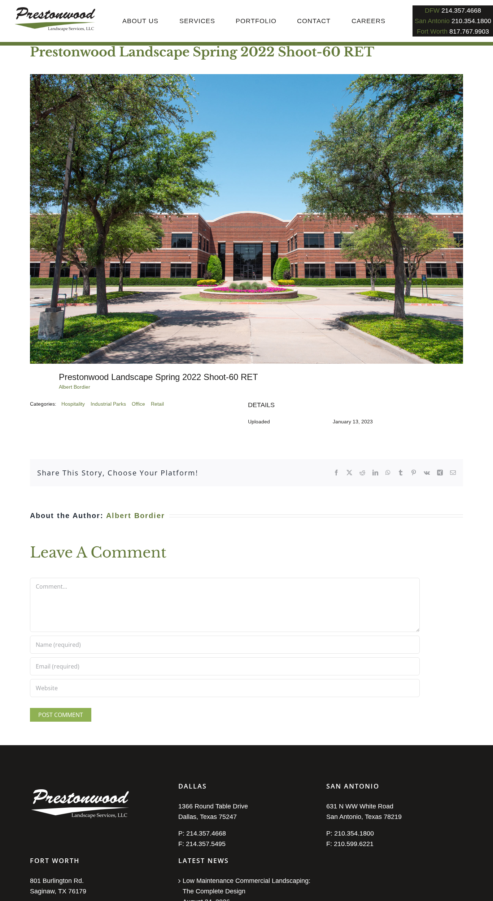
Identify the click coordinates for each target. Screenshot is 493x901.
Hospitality (73, 404)
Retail (157, 404)
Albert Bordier (74, 387)
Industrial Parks (108, 404)
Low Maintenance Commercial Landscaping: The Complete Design (246, 886)
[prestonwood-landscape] (55, 10)
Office (138, 404)
